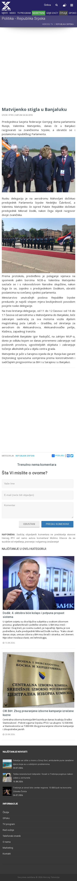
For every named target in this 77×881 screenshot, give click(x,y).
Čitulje (63, 13)
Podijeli (59, 455)
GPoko (72, 13)
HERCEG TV (47, 24)
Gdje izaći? (52, 13)
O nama (7, 841)
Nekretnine (38, 13)
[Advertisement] (38, 67)
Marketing (8, 847)
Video (12, 13)
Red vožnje (8, 830)
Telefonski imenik (12, 836)
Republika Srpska (25, 456)
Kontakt (7, 853)
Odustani (29, 524)
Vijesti (5, 13)
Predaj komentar (57, 524)
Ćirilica (47, 5)
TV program (24, 13)
